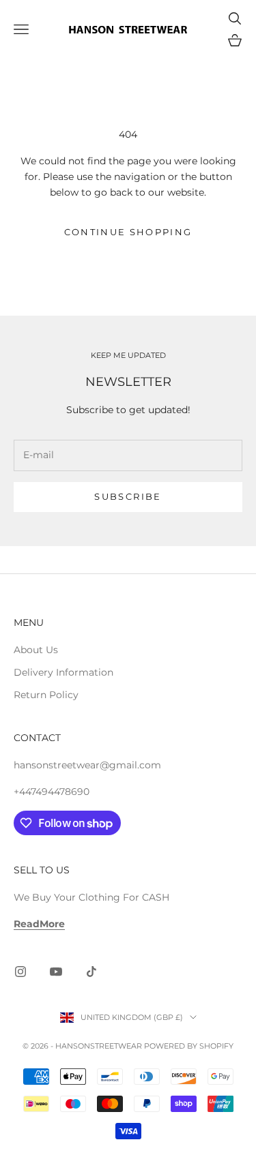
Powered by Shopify (188, 1046)
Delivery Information (63, 672)
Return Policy (46, 695)
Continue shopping (128, 231)
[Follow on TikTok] (91, 971)
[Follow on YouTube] (56, 971)
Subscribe (127, 496)
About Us (36, 650)
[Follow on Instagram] (20, 971)
